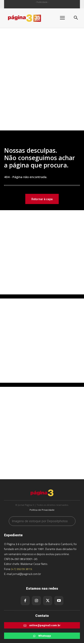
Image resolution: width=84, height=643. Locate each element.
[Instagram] (36, 600)
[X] (47, 600)
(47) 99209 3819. (21, 569)
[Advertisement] (42, 84)
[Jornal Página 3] (28, 18)
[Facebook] (25, 600)
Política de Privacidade (42, 509)
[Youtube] (58, 600)
